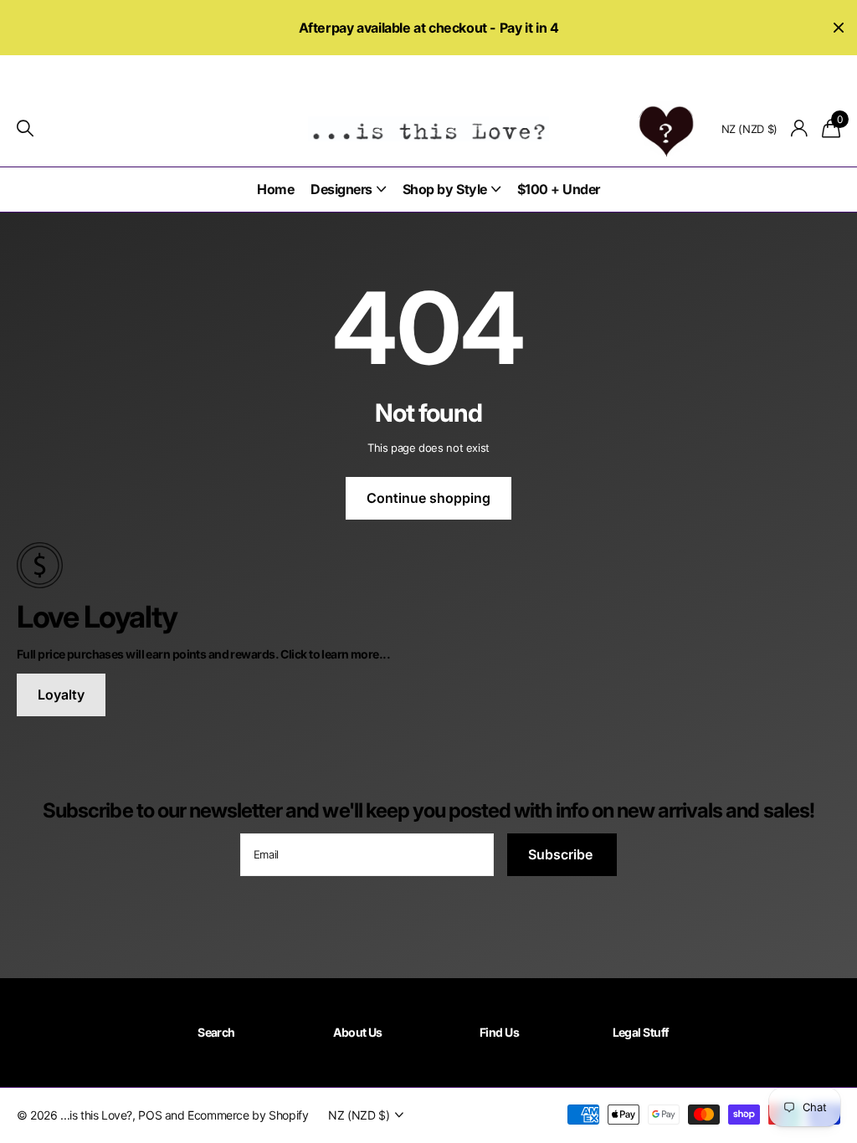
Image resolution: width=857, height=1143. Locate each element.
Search (216, 1032)
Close (838, 27)
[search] (25, 128)
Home (275, 189)
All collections (348, 190)
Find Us (499, 1032)
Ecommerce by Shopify (247, 1115)
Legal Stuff (641, 1032)
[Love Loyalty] (428, 564)
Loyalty (61, 694)
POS (150, 1115)
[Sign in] (799, 128)
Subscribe (562, 854)
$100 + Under (558, 189)
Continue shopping (428, 497)
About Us (357, 1032)
